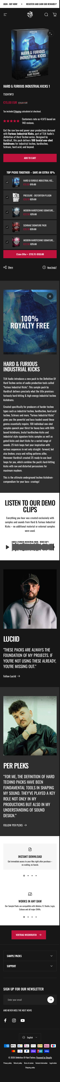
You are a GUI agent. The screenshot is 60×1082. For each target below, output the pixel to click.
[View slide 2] (28, 876)
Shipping (17, 111)
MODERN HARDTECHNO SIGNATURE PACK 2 (38, 210)
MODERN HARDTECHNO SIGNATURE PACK (38, 240)
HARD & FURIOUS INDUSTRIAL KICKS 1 (38, 180)
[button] (50, 296)
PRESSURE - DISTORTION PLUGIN (37, 195)
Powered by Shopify (42, 1059)
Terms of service (32, 1064)
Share (10, 267)
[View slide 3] (32, 876)
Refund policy (21, 1064)
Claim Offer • (30, 254)
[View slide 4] (36, 876)
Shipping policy (33, 1069)
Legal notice (23, 1069)
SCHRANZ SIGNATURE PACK (34, 225)
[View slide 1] (24, 876)
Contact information (45, 1064)
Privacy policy (11, 1064)
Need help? (52, 267)
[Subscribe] (48, 1001)
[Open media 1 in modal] (50, 33)
